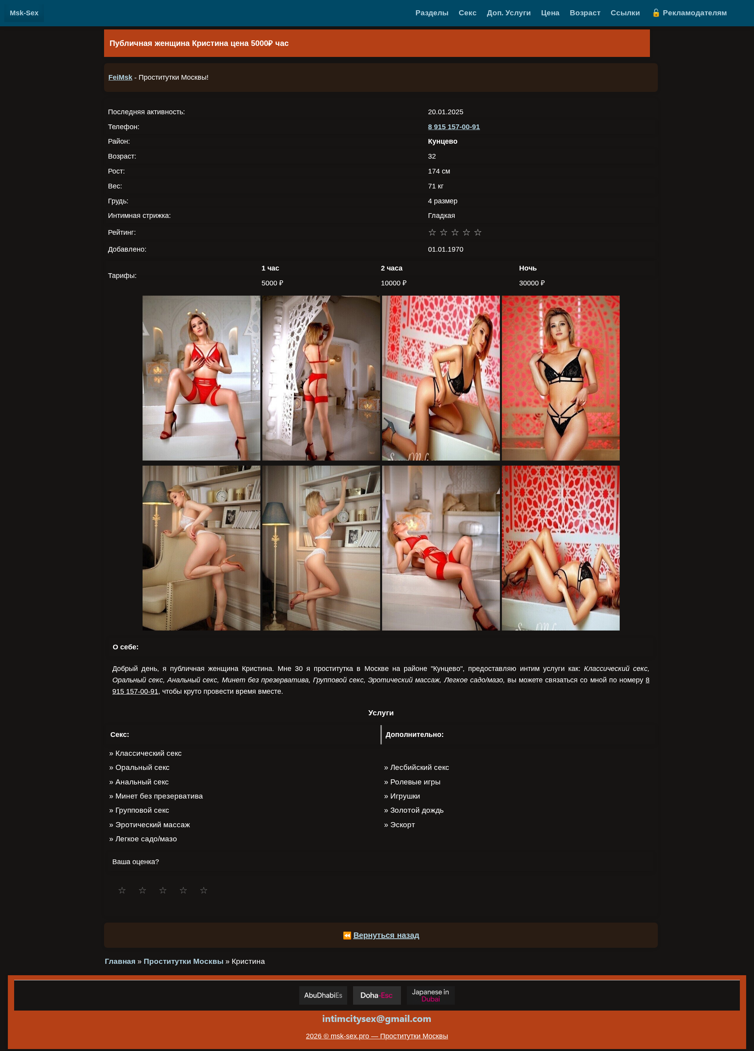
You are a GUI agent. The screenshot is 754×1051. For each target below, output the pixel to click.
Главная (120, 961)
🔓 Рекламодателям (689, 13)
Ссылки (625, 13)
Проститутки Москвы (183, 961)
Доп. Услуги (509, 13)
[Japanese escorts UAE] (431, 995)
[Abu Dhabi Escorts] (323, 995)
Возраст (585, 13)
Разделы (431, 13)
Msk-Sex (24, 13)
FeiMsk (120, 77)
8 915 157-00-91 (454, 127)
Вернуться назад (386, 935)
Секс (468, 13)
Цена (550, 13)
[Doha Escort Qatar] (377, 995)
